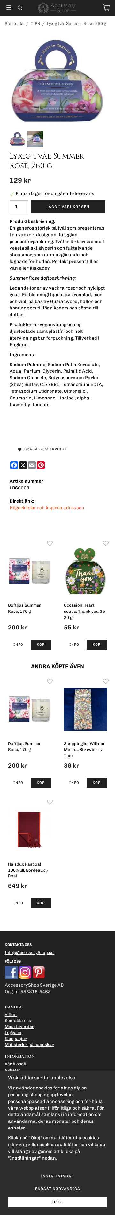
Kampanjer (16, 1038)
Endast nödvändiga (57, 1188)
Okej (57, 1202)
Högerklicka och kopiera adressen (47, 508)
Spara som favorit (44, 449)
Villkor (11, 1014)
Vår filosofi (15, 1064)
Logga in (13, 1032)
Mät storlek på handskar (29, 1044)
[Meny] (8, 7)
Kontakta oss (18, 1020)
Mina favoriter (19, 1026)
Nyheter (12, 1070)
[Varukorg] (106, 7)
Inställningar (57, 1176)
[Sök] (20, 8)
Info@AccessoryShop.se (29, 952)
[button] (41, 645)
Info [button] (18, 644)
